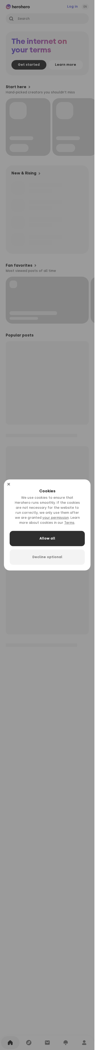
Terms (69, 523)
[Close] (8, 484)
